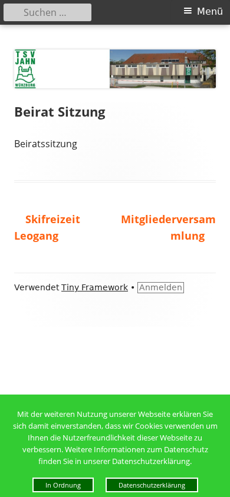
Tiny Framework (94, 287)
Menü (210, 11)
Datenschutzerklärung (152, 485)
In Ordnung (63, 485)
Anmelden (160, 287)
